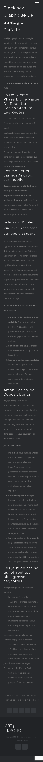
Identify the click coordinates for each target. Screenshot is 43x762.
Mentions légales (22, 741)
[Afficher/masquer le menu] (37, 1)
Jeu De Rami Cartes (12, 445)
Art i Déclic (32, 737)
